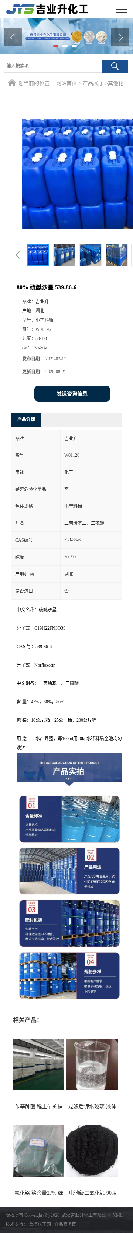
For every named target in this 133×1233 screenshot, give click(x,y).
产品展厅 (93, 83)
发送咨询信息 (72, 393)
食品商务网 (65, 1224)
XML (118, 1215)
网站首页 (66, 83)
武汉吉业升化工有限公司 (86, 1215)
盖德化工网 (40, 1224)
